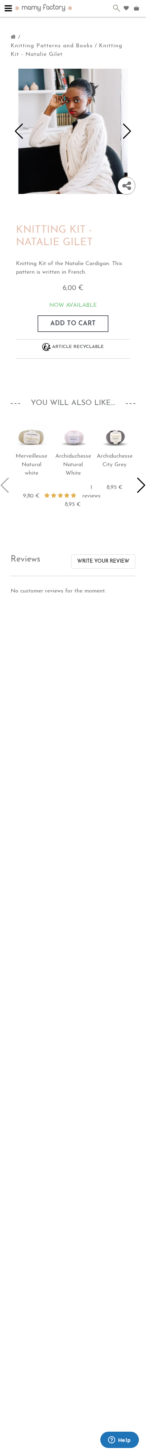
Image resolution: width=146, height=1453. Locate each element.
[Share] (126, 186)
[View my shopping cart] (137, 8)
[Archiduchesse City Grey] (115, 436)
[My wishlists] (126, 8)
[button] (19, 131)
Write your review (103, 561)
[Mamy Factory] (43, 7)
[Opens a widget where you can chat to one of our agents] (119, 1440)
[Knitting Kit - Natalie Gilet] (73, 131)
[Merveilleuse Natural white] (31, 436)
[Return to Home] (13, 37)
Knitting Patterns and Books (52, 46)
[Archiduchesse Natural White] (73, 436)
